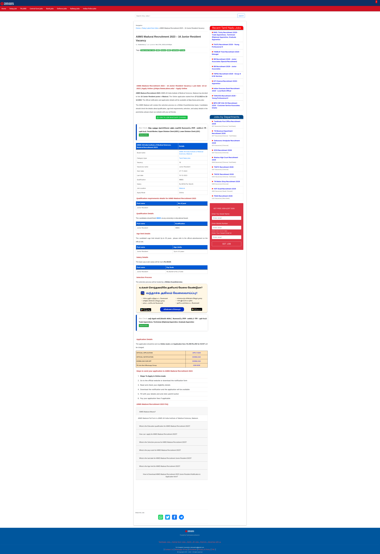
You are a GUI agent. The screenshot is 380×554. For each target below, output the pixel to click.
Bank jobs (50, 9)
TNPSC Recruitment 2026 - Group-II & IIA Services (226, 75)
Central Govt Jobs (179, 542)
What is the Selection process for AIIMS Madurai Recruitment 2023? (163, 442)
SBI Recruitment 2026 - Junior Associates (224, 67)
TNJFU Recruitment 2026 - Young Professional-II (225, 45)
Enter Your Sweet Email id (221, 233)
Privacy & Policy (204, 549)
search (241, 16)
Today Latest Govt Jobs (150, 28)
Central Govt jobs (36, 9)
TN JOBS (23, 9)
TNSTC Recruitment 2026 (222, 168)
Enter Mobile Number (220, 223)
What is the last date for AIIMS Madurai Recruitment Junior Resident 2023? (165, 458)
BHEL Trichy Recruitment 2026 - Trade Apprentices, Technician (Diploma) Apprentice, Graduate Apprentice (225, 35)
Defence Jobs (62, 9)
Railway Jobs (75, 9)
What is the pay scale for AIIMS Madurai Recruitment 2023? (160, 450)
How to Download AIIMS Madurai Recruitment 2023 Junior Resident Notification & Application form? (171, 475)
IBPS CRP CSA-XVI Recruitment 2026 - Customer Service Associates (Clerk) (226, 105)
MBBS (158, 218)
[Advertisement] (172, 68)
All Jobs (196, 542)
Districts (203, 542)
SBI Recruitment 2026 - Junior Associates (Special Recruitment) (224, 60)
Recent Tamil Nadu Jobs (226, 27)
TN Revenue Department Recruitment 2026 (224, 133)
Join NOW (196, 365)
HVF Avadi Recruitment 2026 (224, 190)
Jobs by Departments (226, 116)
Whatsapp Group (181, 549)
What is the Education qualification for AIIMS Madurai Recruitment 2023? (164, 426)
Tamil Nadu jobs (184, 158)
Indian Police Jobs (89, 9)
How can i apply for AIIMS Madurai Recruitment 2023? (158, 434)
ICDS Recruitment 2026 (222, 151)
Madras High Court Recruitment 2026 (225, 159)
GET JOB (226, 244)
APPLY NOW (196, 353)
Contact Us (169, 549)
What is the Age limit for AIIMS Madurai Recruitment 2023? (159, 466)
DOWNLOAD (196, 357)
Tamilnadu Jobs (164, 542)
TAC (213, 549)
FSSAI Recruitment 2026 (222, 197)
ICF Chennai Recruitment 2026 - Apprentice (225, 82)
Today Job (13, 9)
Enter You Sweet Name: (221, 214)
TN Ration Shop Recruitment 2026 (226, 182)
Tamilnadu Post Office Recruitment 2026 (226, 123)
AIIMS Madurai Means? (147, 412)
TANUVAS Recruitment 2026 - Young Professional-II (224, 97)
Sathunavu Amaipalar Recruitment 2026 (226, 143)
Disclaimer (193, 549)
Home (3, 9)
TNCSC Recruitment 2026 (224, 175)
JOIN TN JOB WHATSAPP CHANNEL (172, 117)
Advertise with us (214, 542)
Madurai (182, 188)
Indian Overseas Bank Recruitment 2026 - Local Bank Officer (226, 89)
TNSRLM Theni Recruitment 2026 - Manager (226, 53)
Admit (189, 542)
